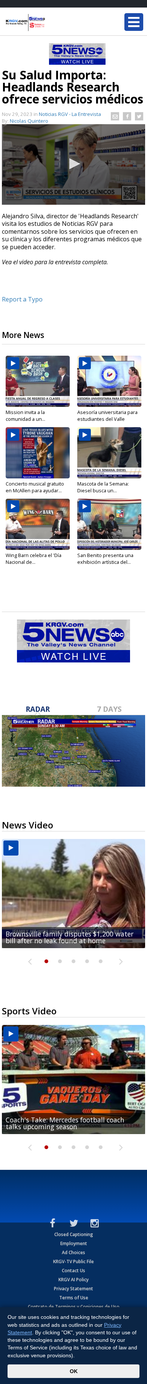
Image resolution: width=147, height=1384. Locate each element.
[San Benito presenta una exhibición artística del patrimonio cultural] (109, 524)
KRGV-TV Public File (73, 1261)
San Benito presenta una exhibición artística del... (105, 558)
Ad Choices (73, 1252)
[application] (73, 164)
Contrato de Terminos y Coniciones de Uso (73, 1306)
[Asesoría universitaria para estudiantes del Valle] (109, 381)
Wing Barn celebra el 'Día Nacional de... (33, 558)
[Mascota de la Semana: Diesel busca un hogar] (109, 452)
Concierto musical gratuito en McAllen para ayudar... (35, 487)
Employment (73, 1243)
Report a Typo (22, 299)
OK (74, 1371)
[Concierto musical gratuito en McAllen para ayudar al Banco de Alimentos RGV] (38, 452)
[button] (73, 163)
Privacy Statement (73, 1288)
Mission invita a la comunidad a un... (25, 415)
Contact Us (73, 1270)
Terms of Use (73, 1297)
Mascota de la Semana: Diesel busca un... (103, 487)
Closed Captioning (73, 1234)
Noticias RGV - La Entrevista (70, 114)
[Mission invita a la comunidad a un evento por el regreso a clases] (38, 381)
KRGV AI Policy (73, 1279)
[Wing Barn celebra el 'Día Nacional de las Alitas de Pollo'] (38, 524)
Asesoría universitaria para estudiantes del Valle (107, 415)
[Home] (51, 22)
